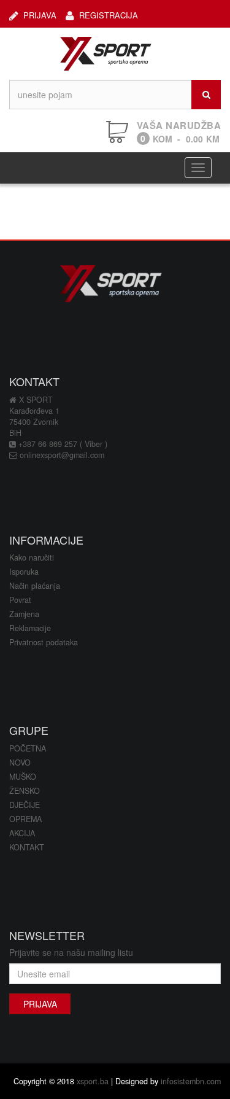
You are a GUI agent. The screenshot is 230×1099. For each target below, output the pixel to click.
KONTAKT (26, 847)
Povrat (20, 599)
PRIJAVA (39, 14)
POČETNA (27, 748)
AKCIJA (22, 833)
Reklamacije (30, 628)
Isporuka (24, 571)
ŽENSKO (24, 790)
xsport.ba (93, 1081)
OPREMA (25, 819)
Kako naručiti (31, 557)
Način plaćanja (34, 585)
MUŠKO (22, 776)
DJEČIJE (24, 804)
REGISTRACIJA (108, 14)
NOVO (20, 762)
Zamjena (24, 613)
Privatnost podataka (43, 642)
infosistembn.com (191, 1081)
